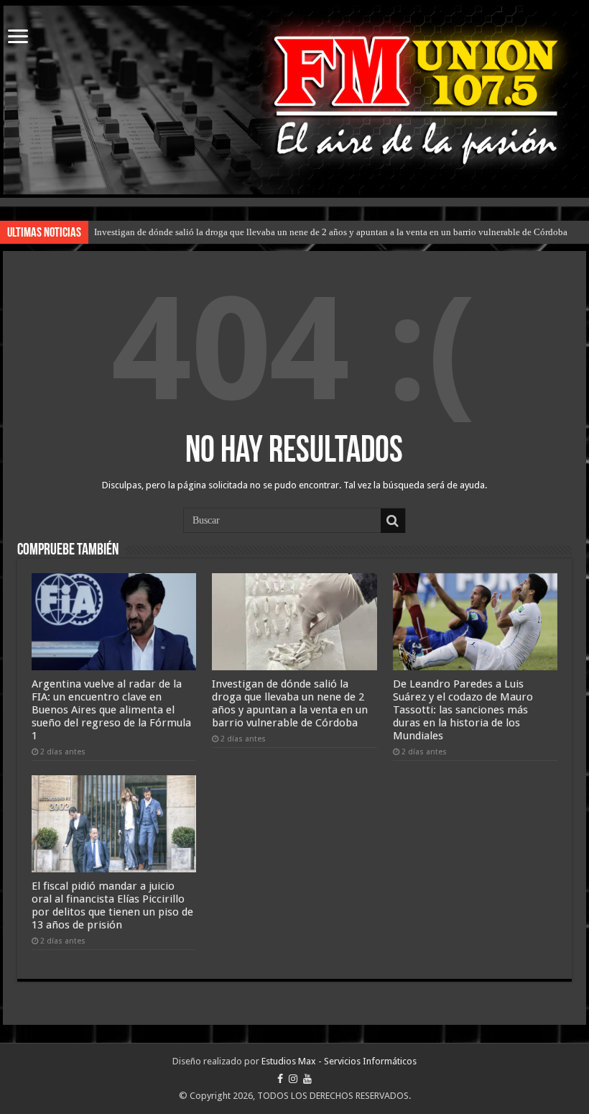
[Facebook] (280, 1078)
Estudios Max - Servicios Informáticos (339, 1061)
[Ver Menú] (18, 38)
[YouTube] (307, 1078)
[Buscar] (393, 520)
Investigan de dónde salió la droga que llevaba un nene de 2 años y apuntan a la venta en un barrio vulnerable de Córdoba (330, 232)
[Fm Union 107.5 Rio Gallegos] (294, 100)
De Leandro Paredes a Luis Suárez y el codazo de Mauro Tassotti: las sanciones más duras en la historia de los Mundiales (463, 709)
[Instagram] (293, 1078)
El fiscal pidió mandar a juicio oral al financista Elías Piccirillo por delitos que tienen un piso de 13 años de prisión (112, 905)
